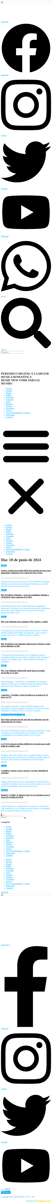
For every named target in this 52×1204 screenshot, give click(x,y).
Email (3, 1190)
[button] (26, 471)
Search (3, 297)
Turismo (9, 406)
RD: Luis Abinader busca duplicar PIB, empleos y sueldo (24, 622)
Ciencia (9, 411)
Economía (10, 400)
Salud (8, 402)
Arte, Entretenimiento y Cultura (18, 413)
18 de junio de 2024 (9, 578)
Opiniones (10, 397)
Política (8, 395)
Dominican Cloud (43, 1201)
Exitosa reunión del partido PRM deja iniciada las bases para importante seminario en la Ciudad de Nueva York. (26, 572)
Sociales (9, 391)
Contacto (9, 417)
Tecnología (10, 408)
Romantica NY (22, 578)
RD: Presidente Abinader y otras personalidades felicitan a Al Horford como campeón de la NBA (25, 596)
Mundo (8, 393)
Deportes (9, 404)
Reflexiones (10, 415)
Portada (9, 389)
